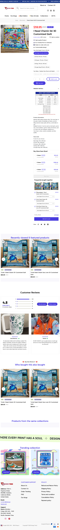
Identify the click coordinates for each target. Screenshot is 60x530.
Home (16, 20)
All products (22, 20)
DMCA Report (16, 525)
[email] (7, 503)
